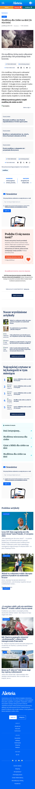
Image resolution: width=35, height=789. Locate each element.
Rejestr (7, 7)
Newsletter (17, 738)
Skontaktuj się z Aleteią (17, 780)
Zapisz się (7, 210)
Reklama (17, 747)
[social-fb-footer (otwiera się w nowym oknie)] (16, 761)
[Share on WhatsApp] (30, 67)
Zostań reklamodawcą (17, 777)
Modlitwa (27, 7)
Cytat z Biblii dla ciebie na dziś (16, 446)
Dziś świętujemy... (11, 431)
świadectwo (6, 588)
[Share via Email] (27, 67)
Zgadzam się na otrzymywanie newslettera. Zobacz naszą (17, 206)
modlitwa (5, 170)
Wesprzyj (16, 7)
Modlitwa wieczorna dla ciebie (15, 438)
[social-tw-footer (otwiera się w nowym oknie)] (19, 761)
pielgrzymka (6, 619)
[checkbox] (3, 205)
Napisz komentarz (17, 295)
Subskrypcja (17, 743)
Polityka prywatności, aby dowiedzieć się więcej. (16, 207)
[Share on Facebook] (18, 67)
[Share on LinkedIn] (21, 67)
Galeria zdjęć (26, 107)
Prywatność (18, 783)
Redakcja (16, 26)
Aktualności (17, 726)
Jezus (4, 652)
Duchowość (5, 13)
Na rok (17, 754)
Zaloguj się (26, 289)
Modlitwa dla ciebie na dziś (14, 455)
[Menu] (6, 3)
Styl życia (17, 728)
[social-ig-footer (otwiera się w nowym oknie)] (22, 761)
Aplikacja (17, 740)
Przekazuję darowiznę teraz (13, 257)
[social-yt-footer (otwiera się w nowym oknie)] (13, 761)
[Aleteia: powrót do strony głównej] (17, 2)
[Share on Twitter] (24, 67)
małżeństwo (6, 556)
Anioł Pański (6, 514)
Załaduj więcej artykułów (17, 356)
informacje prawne (17, 774)
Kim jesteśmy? (17, 772)
